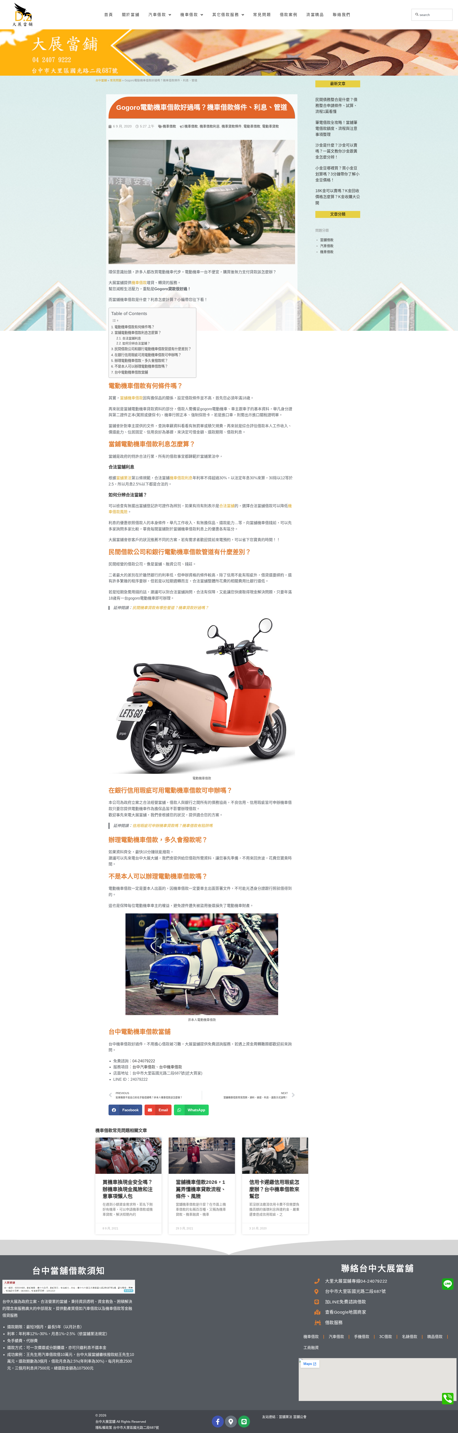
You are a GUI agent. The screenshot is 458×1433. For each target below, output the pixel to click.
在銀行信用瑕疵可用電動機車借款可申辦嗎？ (147, 355)
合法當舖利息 (131, 338)
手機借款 (361, 1337)
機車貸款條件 (232, 126)
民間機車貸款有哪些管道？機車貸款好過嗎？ (170, 608)
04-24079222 (143, 1061)
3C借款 (385, 1337)
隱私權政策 (103, 1427)
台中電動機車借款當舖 (131, 372)
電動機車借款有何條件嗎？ (134, 327)
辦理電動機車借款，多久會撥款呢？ (141, 361)
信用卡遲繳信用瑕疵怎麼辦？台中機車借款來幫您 (274, 1189)
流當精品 (315, 15)
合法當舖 (226, 506)
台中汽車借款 (143, 1067)
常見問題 (262, 15)
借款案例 (289, 15)
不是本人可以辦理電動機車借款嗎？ (141, 366)
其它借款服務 (225, 15)
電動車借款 (252, 126)
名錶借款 (409, 1337)
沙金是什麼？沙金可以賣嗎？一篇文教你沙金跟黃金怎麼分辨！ (336, 151)
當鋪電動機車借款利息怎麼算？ (137, 333)
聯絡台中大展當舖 (377, 1268)
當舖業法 (123, 478)
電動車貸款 (270, 126)
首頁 (108, 15)
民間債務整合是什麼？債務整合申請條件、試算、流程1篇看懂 (336, 106)
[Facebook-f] (218, 1422)
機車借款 (189, 15)
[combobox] (432, 15)
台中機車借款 (170, 1067)
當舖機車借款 (131, 398)
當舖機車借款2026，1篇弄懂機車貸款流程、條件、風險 (201, 1189)
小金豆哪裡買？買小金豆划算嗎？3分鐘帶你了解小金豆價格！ (337, 174)
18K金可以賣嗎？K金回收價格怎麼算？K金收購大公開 (337, 197)
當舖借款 (326, 240)
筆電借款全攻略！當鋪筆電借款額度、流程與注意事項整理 (336, 129)
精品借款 (434, 1337)
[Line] (244, 1422)
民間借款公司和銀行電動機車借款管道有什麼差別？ (152, 349)
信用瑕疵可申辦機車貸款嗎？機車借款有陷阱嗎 (172, 826)
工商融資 (311, 1348)
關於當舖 (131, 15)
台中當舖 (101, 80)
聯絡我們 (342, 15)
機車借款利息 (210, 126)
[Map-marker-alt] (231, 1422)
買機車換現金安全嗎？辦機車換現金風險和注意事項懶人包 (128, 1189)
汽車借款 (157, 15)
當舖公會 (300, 1417)
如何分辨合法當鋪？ (136, 343)
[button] (125, 1110)
